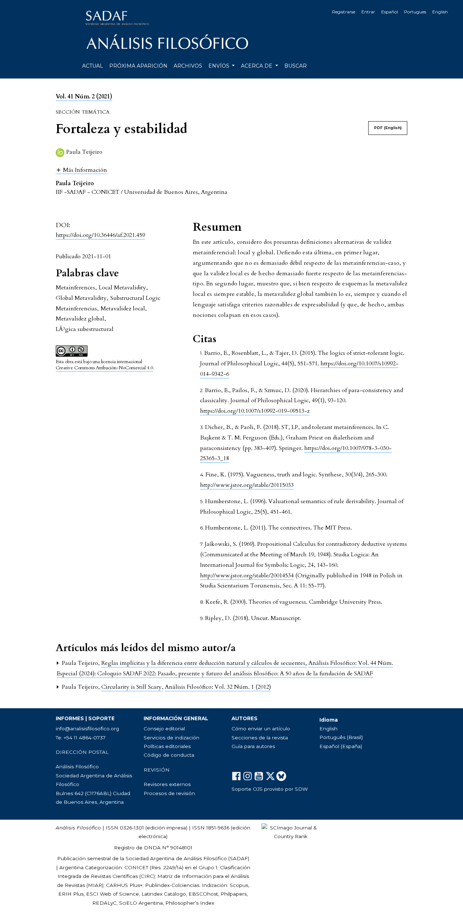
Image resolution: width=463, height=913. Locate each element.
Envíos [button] (219, 66)
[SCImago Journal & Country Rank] (290, 832)
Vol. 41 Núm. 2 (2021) (84, 97)
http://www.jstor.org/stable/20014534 (247, 575)
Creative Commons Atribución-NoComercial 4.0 (104, 368)
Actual (92, 66)
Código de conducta (169, 755)
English (440, 11)
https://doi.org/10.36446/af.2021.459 (100, 235)
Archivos (188, 66)
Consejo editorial (164, 728)
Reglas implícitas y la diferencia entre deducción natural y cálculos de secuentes (204, 663)
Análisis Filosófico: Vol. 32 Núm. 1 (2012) (218, 687)
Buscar (295, 66)
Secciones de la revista (260, 737)
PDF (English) (388, 128)
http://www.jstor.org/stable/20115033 (247, 485)
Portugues (415, 11)
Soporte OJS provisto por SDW (270, 789)
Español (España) (340, 746)
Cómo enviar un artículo (261, 728)
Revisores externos (167, 784)
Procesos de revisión (169, 793)
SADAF (239, 858)
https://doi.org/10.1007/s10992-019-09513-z (255, 411)
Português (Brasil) (341, 737)
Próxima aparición (138, 66)
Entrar (368, 11)
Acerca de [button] (257, 66)
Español (389, 11)
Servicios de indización (171, 737)
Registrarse (343, 11)
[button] (81, 170)
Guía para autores (253, 746)
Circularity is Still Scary (132, 687)
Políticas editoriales (167, 746)
